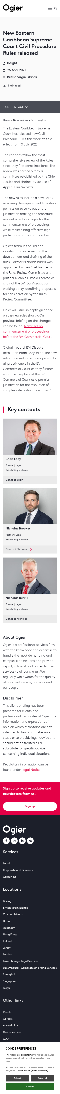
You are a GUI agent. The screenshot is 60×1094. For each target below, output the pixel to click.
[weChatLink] (30, 840)
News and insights (23, 120)
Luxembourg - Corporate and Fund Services (30, 968)
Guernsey (9, 928)
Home (6, 120)
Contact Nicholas (16, 549)
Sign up (30, 806)
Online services (12, 1032)
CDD (5, 1039)
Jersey (6, 948)
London (7, 954)
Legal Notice (31, 770)
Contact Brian (14, 480)
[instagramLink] (14, 840)
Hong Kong (10, 934)
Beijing (7, 901)
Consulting (9, 877)
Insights (41, 120)
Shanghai (9, 974)
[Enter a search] (55, 8)
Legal (6, 863)
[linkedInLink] (22, 840)
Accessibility (10, 1025)
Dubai (6, 921)
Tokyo (6, 988)
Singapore (9, 981)
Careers (7, 1019)
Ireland (7, 941)
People (7, 1012)
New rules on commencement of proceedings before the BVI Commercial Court (27, 332)
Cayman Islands (13, 914)
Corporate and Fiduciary (18, 870)
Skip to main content (19, 3)
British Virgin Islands (15, 908)
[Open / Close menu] (50, 8)
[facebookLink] (6, 840)
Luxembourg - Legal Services (20, 961)
